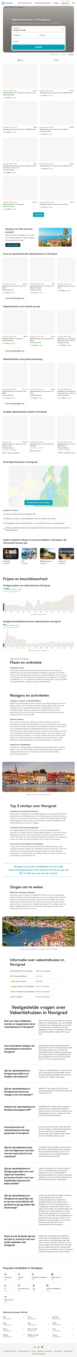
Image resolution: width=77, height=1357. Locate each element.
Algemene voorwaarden (45, 1351)
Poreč (15, 679)
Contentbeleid (68, 1351)
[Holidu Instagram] (34, 1347)
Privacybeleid (58, 1351)
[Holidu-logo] (9, 3)
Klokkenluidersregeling (38, 1354)
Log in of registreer (13, 245)
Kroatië (64, 54)
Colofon (33, 1351)
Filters (57, 60)
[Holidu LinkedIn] (38, 1347)
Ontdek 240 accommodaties (38, 503)
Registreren (65, 3)
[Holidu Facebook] (42, 1347)
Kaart (21, 60)
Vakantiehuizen (54, 54)
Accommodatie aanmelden (42, 3)
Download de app (26, 3)
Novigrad (71, 54)
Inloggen (56, 3)
